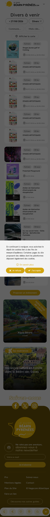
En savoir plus (26, 264)
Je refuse (16, 270)
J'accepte (36, 270)
